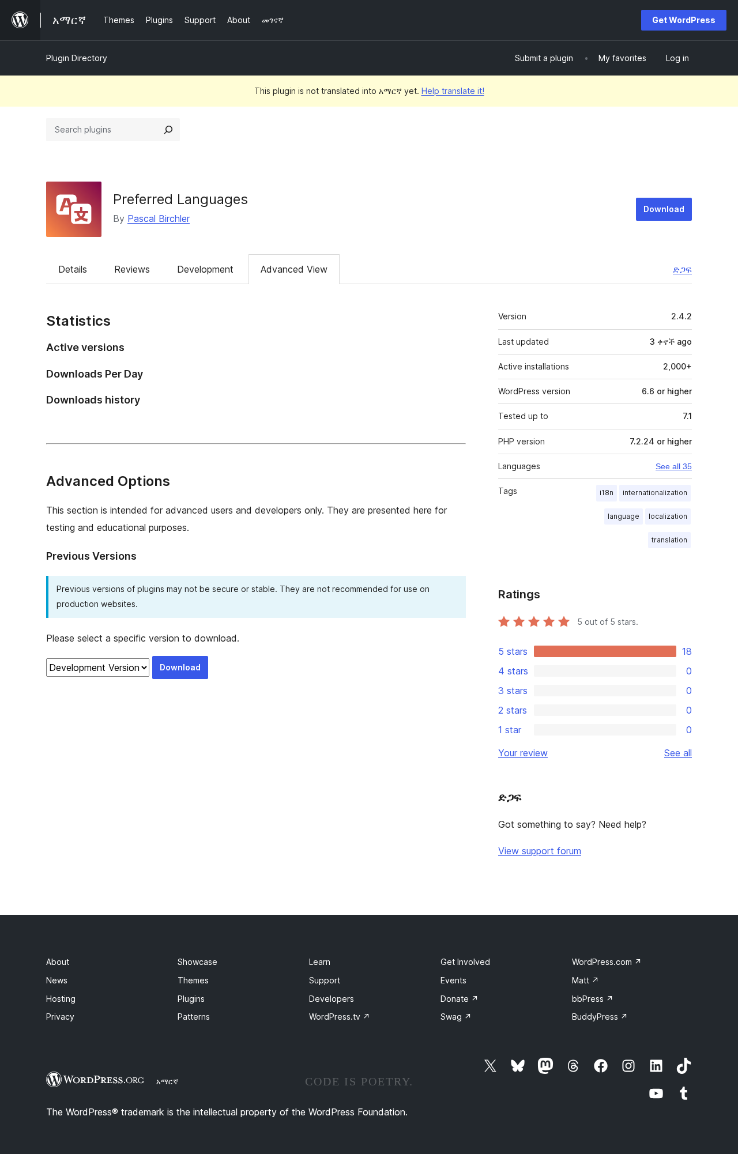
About (57, 962)
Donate (459, 999)
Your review (523, 753)
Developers (331, 999)
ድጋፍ (682, 269)
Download (663, 209)
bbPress (592, 999)
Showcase (197, 962)
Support (324, 980)
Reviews (132, 269)
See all (678, 753)
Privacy (60, 1016)
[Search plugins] (168, 129)
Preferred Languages (180, 199)
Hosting (61, 999)
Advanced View (294, 269)
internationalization (655, 492)
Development (205, 269)
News (56, 980)
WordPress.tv (339, 1016)
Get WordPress (684, 20)
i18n (606, 492)
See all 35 (674, 466)
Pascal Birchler (158, 218)
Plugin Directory (76, 58)
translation (669, 539)
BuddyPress (600, 1016)
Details (72, 269)
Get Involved (465, 962)
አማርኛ (167, 1081)
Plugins (191, 999)
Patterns (194, 1016)
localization (668, 516)
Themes (193, 980)
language (623, 516)
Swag (456, 1016)
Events (453, 980)
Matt (585, 980)
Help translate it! (452, 91)
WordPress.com (607, 962)
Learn (319, 962)
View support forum (539, 851)
